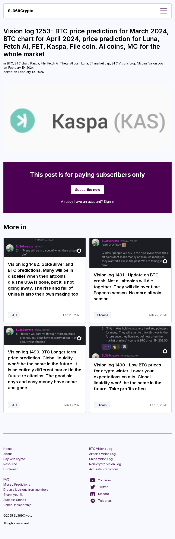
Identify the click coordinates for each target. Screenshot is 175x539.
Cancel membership (17, 505)
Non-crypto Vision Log (105, 464)
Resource (10, 464)
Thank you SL (13, 494)
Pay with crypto (14, 459)
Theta (64, 63)
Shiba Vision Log (101, 459)
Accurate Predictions (103, 469)
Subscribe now (87, 189)
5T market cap (100, 63)
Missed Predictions (16, 484)
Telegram (105, 500)
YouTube (104, 480)
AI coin (75, 63)
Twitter (103, 487)
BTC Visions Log (123, 63)
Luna (84, 63)
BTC (10, 63)
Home (7, 448)
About (7, 454)
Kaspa (34, 63)
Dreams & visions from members (25, 489)
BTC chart (22, 63)
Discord (103, 494)
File (43, 63)
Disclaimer (10, 469)
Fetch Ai (52, 63)
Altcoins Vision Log (150, 63)
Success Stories (14, 500)
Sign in (109, 201)
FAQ (6, 479)
